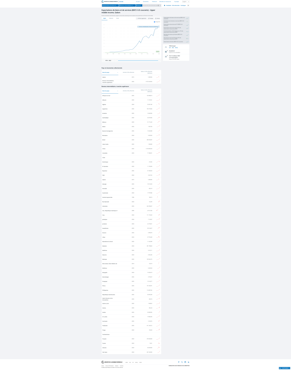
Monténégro (105, 277)
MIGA (136, 362)
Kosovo (104, 232)
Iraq (103, 215)
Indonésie (104, 206)
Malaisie (104, 246)
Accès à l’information (109, 365)
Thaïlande (104, 325)
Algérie (104, 104)
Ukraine (104, 347)
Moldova (104, 268)
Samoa (104, 308)
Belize (103, 126)
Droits (103, 365)
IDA (130, 362)
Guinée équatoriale (107, 197)
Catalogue (183, 5)
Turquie (104, 339)
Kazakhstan (105, 228)
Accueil (138, 1)
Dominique (105, 162)
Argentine (104, 109)
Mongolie (104, 272)
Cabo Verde (105, 144)
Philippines (105, 290)
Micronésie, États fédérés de (109, 263)
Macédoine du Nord (107, 241)
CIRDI (140, 362)
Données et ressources (165, 1)
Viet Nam (104, 352)
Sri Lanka (104, 316)
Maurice (104, 255)
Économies (146, 1)
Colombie (104, 153)
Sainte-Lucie (105, 303)
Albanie (104, 100)
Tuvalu (104, 343)
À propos (176, 1)
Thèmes (154, 1)
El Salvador (105, 166)
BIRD (127, 362)
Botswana (104, 135)
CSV (170, 47)
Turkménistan (106, 334)
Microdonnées (176, 5)
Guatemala (105, 193)
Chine (103, 148)
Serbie (104, 312)
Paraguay (104, 281)
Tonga (103, 330)
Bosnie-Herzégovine (107, 131)
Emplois (116, 365)
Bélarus (104, 122)
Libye (103, 237)
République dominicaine (108, 294)
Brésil (103, 140)
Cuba (103, 157)
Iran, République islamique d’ (109, 210)
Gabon (104, 77)
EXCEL (176, 47)
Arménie (104, 113)
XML (173, 47)
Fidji (103, 175)
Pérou (103, 285)
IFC (133, 362)
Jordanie (104, 224)
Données (121, 1)
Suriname (104, 321)
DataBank (168, 5)
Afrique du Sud (106, 95)
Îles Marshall (105, 201)
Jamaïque (104, 219)
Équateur (104, 171)
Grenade (104, 188)
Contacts (121, 365)
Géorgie (104, 184)
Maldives (104, 250)
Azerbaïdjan (105, 117)
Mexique (104, 259)
